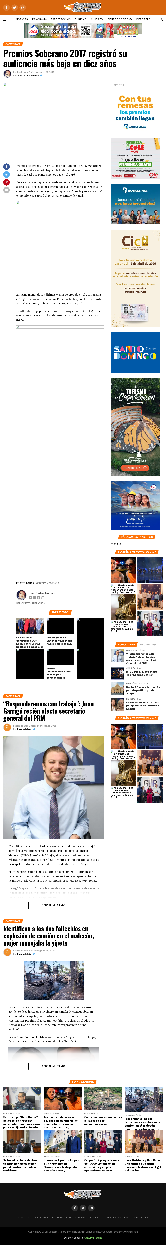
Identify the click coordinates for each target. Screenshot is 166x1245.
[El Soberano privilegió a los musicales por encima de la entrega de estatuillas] (150, 570)
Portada (54, 583)
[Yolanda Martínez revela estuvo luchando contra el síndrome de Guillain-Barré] (123, 626)
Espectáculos (61, 19)
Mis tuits (116, 543)
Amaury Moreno (93, 1237)
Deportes (143, 19)
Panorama (39, 19)
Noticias (22, 19)
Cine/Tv (41, 583)
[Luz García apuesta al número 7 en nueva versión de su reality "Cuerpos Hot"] (123, 589)
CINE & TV (97, 19)
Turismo (81, 19)
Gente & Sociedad (119, 19)
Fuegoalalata (24, 729)
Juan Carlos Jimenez (28, 75)
